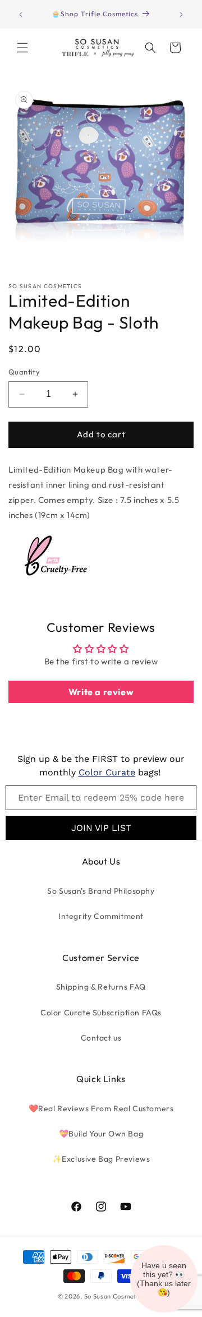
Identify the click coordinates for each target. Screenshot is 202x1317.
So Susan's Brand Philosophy (100, 891)
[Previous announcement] (20, 14)
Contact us (101, 1038)
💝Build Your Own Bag (101, 1134)
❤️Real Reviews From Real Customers (101, 1108)
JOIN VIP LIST (101, 827)
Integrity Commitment (101, 916)
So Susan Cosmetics (114, 1296)
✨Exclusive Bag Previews (101, 1159)
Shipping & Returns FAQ (101, 987)
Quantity (24, 371)
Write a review (101, 691)
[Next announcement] (181, 14)
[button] (22, 47)
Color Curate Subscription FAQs (101, 1013)
